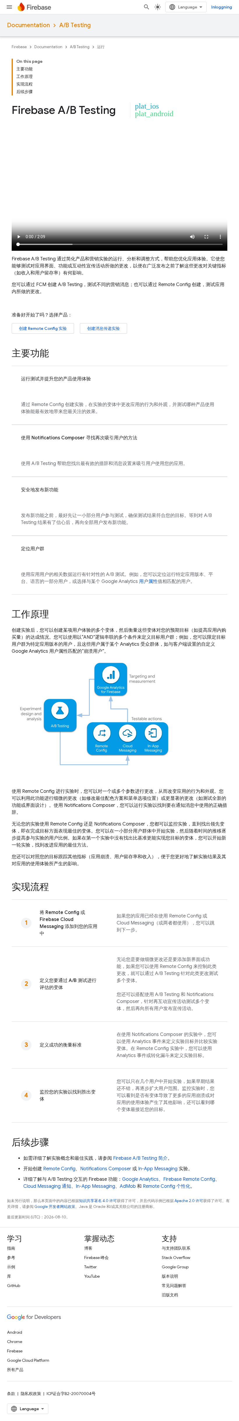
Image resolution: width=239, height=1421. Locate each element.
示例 (11, 1267)
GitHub (13, 1285)
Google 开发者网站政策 (54, 1206)
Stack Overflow (176, 1257)
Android (14, 1332)
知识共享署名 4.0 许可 (98, 1200)
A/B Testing (75, 25)
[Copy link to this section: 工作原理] (55, 615)
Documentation (28, 25)
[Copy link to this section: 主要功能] (55, 354)
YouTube (92, 1276)
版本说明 (170, 1276)
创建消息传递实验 (103, 328)
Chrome (14, 1341)
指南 (11, 1248)
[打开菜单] (9, 7)
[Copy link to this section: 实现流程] (55, 887)
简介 (140, 1158)
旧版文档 (170, 1295)
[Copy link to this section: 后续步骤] (55, 1142)
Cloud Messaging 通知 (47, 1186)
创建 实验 (43, 328)
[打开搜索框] (146, 7)
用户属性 (148, 581)
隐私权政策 (31, 1393)
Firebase (19, 46)
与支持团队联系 (176, 1248)
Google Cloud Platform (28, 1360)
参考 (11, 1257)
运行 (101, 46)
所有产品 (15, 1369)
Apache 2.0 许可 (189, 1200)
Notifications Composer (105, 1169)
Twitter (90, 1267)
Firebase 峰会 (96, 1257)
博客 (88, 1248)
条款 (11, 1393)
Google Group (175, 1267)
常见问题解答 (174, 1285)
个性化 (166, 1186)
